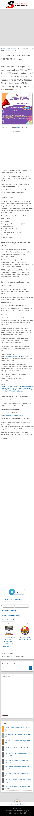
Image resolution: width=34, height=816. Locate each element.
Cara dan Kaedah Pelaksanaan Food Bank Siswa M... (17, 768)
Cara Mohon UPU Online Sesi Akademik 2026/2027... (16, 761)
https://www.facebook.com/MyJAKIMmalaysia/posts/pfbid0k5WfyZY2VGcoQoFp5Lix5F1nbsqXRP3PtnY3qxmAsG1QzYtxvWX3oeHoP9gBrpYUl (17, 389)
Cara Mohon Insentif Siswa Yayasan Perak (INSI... (17, 774)
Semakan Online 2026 (19, 813)
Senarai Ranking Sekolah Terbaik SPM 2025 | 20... (18, 729)
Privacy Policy (17, 808)
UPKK (18, 127)
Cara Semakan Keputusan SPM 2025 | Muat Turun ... (17, 735)
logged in (11, 656)
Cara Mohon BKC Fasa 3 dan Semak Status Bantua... (17, 787)
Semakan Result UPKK (8, 619)
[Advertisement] (17, 27)
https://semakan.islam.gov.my (14, 415)
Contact (22, 804)
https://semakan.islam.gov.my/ (14, 356)
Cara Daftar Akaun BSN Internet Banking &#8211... (16, 748)
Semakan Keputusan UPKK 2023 (10, 615)
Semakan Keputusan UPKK (9, 610)
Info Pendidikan (8, 599)
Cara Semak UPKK (9, 606)
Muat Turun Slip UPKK (22, 606)
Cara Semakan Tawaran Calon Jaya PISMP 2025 (17, 742)
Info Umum (18, 599)
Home (11, 804)
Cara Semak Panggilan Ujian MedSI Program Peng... (18, 781)
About (16, 804)
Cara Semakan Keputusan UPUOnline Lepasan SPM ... (16, 755)
